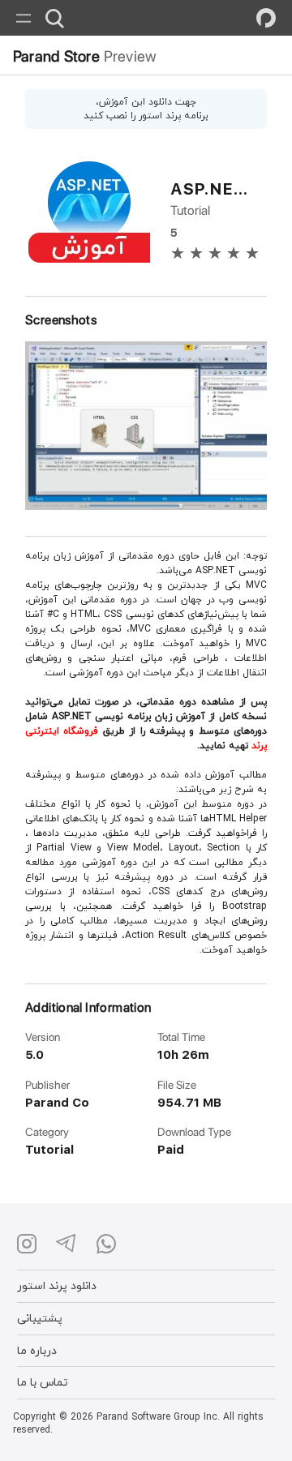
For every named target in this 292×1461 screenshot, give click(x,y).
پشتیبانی (39, 1318)
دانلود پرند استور (57, 1285)
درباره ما (37, 1350)
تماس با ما (42, 1382)
